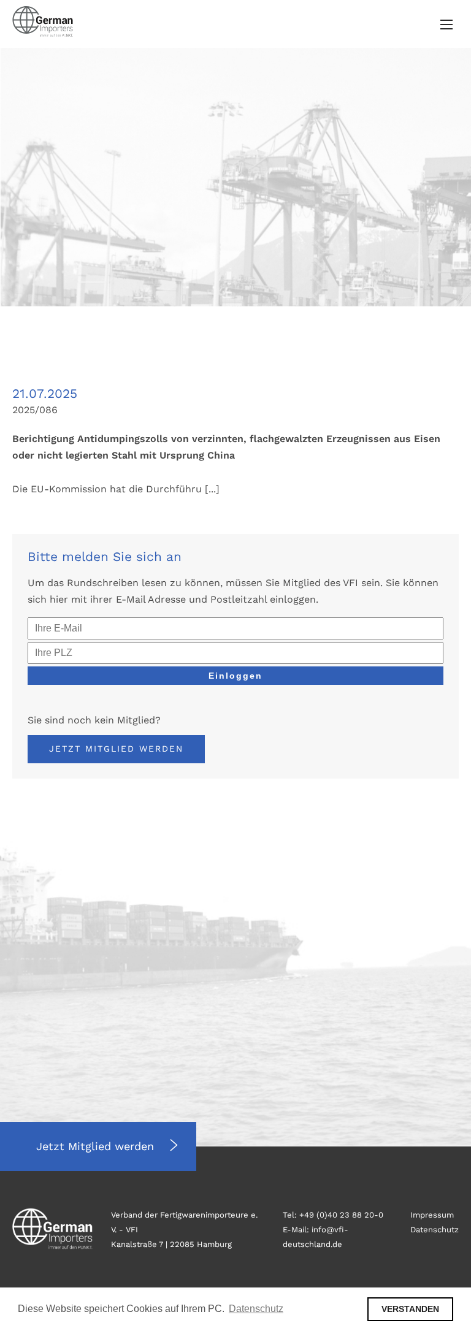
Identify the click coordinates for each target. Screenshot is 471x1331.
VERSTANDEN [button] (410, 1309)
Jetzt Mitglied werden (116, 748)
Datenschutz (434, 1229)
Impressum (432, 1214)
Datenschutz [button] (256, 1308)
